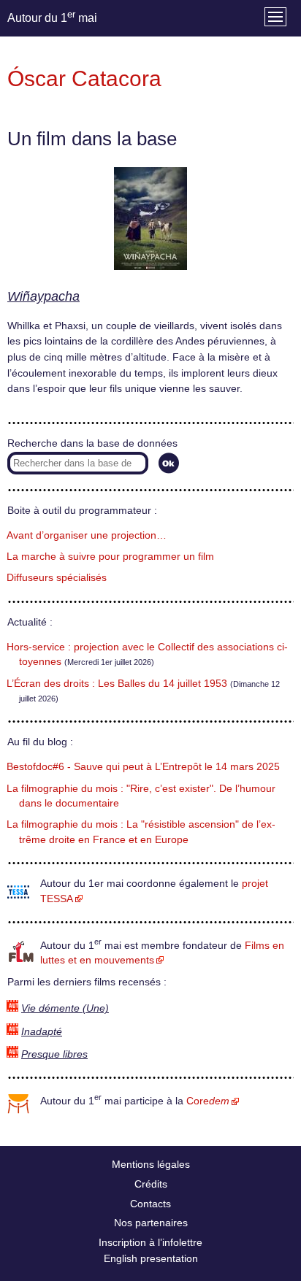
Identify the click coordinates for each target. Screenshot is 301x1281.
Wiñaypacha (43, 296)
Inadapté (41, 1031)
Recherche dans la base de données (92, 443)
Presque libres (54, 1054)
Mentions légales (151, 1164)
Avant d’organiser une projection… (87, 535)
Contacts (150, 1203)
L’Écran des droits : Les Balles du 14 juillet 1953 (117, 683)
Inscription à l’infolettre (150, 1242)
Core (207, 1101)
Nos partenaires (151, 1222)
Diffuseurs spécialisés (57, 577)
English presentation (151, 1258)
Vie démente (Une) (65, 1008)
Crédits (150, 1184)
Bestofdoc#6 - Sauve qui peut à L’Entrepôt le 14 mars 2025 (143, 766)
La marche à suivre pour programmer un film (110, 556)
